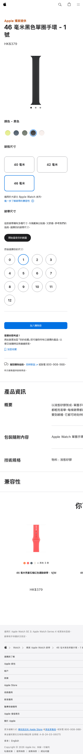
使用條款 (20, 751)
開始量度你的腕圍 (17, 237)
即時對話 (32, 364)
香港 (6, 741)
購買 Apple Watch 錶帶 (38, 648)
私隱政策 (8, 751)
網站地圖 (45, 751)
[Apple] (5, 647)
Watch (16, 648)
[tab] (31, 107)
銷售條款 (33, 751)
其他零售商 (50, 729)
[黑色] (33, 132)
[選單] (78, 4)
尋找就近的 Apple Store (30, 729)
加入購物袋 (36, 325)
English (15, 741)
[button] (59, 4)
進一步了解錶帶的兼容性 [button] (17, 201)
